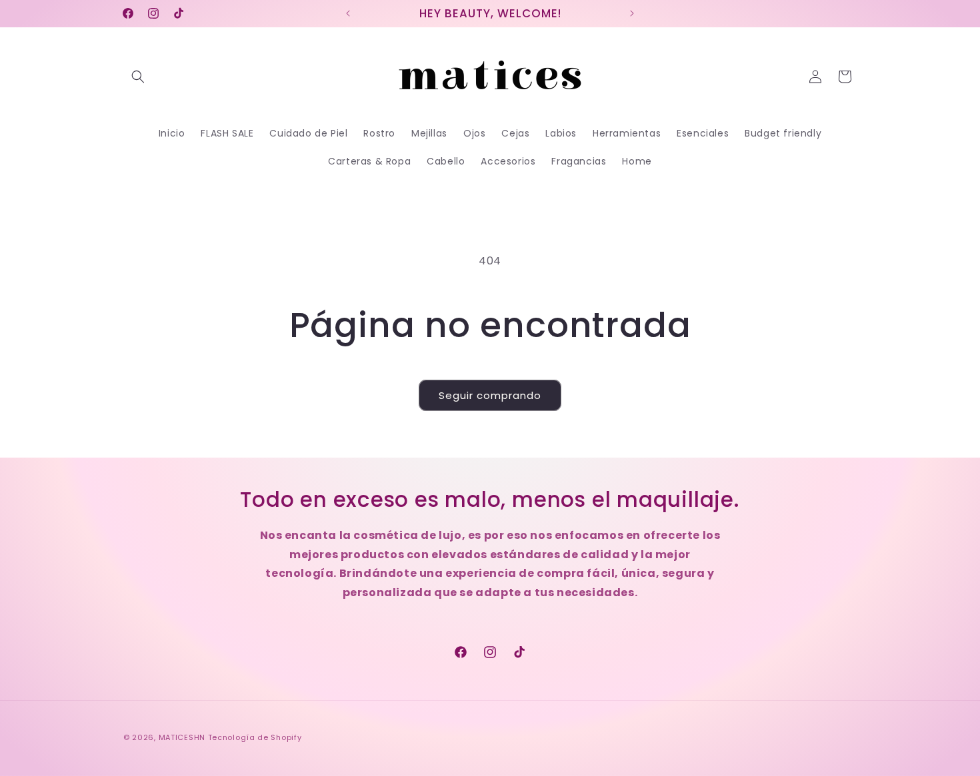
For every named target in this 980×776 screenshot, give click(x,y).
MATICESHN (182, 737)
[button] (138, 76)
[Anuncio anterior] (348, 13)
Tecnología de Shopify (255, 737)
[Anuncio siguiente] (632, 13)
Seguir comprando (490, 395)
